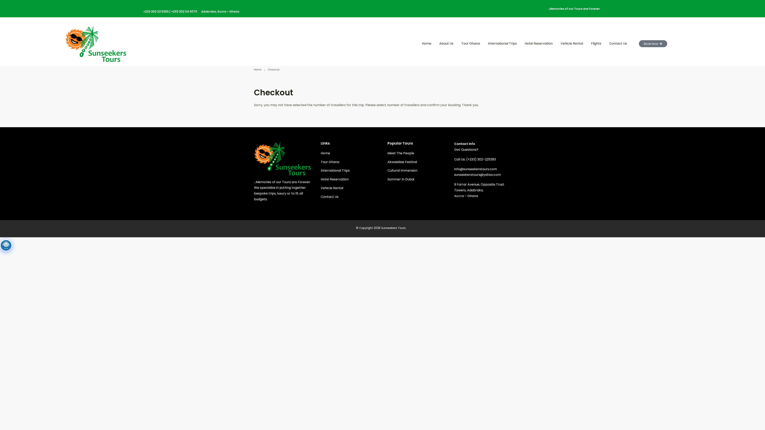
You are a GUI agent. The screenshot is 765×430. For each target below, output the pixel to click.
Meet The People (400, 153)
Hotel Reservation (539, 43)
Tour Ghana (470, 43)
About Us (446, 43)
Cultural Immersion (402, 170)
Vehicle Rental (572, 43)
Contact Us (618, 43)
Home (426, 43)
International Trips (502, 43)
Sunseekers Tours (393, 228)
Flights (596, 43)
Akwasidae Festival (402, 162)
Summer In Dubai (400, 179)
